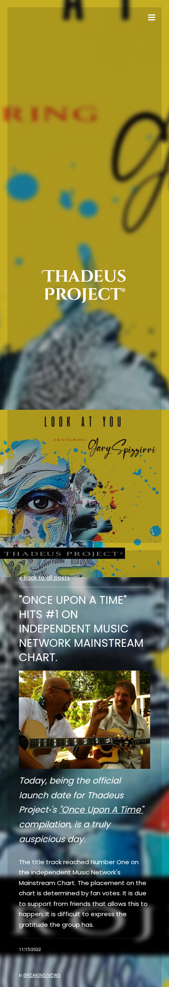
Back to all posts (46, 578)
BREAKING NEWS (41, 975)
